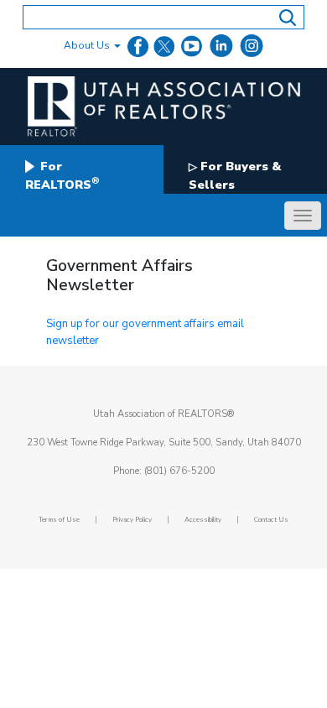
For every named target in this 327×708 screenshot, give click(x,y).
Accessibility (202, 519)
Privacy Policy (132, 519)
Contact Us (271, 519)
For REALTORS (62, 175)
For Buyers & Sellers (235, 175)
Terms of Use (59, 519)
